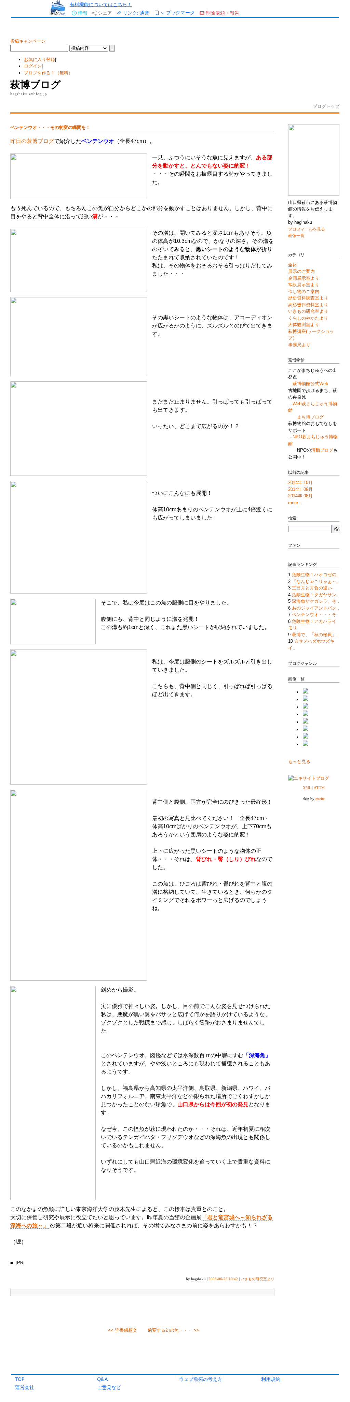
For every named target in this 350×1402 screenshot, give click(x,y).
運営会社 (24, 1387)
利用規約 (270, 1379)
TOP (20, 1379)
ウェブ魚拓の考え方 (200, 1379)
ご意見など (109, 1387)
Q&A (102, 1379)
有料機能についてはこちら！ (101, 4)
